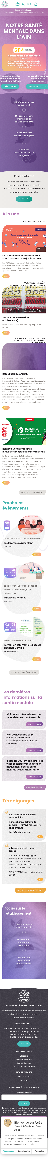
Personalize (39, 1151)
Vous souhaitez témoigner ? (30, 890)
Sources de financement (24, 1067)
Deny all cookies (24, 1151)
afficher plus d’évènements (24, 672)
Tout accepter (8, 1151)
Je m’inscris (24, 199)
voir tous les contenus (32, 492)
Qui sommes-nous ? (24, 1060)
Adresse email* (24, 1093)
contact (24, 1043)
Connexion (24, 1080)
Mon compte (24, 1077)
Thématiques (10, 86)
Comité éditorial (24, 1063)
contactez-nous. (24, 14)
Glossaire (24, 1056)
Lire (40, 836)
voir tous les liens (35, 787)
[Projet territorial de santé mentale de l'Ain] (4, 4)
